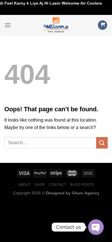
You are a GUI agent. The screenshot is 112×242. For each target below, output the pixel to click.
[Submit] (102, 142)
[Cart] (102, 25)
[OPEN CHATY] (96, 227)
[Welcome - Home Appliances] (56, 25)
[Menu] (7, 25)
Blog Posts (82, 185)
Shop (39, 185)
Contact (57, 185)
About (24, 185)
